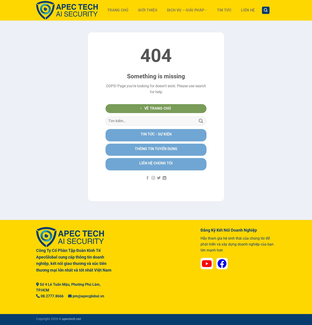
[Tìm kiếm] (266, 10)
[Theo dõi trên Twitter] (159, 178)
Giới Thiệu (147, 10)
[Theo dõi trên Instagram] (153, 178)
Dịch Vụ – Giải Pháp (185, 10)
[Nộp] (201, 121)
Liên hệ (248, 10)
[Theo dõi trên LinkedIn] (164, 178)
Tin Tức (224, 10)
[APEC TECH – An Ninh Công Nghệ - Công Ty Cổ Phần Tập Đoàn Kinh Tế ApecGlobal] (67, 10)
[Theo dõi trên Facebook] (147, 178)
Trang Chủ (117, 10)
